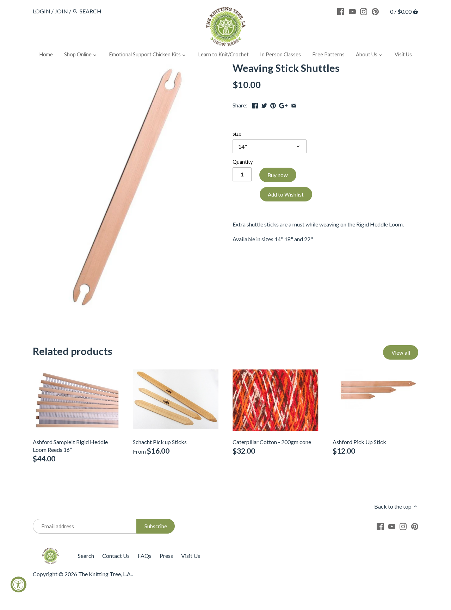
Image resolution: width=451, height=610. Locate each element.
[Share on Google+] (283, 104)
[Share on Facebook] (255, 104)
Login (41, 11)
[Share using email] (294, 104)
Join (61, 11)
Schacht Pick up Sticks (160, 441)
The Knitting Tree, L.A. (105, 574)
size (237, 134)
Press (166, 555)
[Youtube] (352, 11)
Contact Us (116, 555)
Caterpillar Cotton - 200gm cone (272, 441)
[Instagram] (363, 11)
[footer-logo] (50, 550)
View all (400, 352)
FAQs (145, 555)
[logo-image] (225, 28)
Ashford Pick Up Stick (359, 441)
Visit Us (190, 555)
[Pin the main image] (273, 104)
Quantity (243, 162)
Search (86, 555)
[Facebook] (340, 11)
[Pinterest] (375, 11)
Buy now (277, 175)
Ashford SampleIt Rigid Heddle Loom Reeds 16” (70, 445)
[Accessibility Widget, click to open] (18, 584)
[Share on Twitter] (264, 104)
